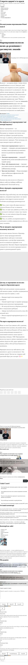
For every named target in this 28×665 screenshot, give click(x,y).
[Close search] (2, 658)
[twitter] (5, 392)
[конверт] (19, 392)
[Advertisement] (14, 266)
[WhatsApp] (15, 392)
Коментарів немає (25, 57)
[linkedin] (8, 392)
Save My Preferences (13, 653)
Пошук (1, 478)
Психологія (3, 13)
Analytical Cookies (3, 632)
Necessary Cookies (3, 611)
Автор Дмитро (14, 57)
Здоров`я (2, 6)
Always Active (2, 613)
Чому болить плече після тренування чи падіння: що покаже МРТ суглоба (14, 503)
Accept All (19, 604)
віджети (24, 31)
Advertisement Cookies (4, 643)
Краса (2, 10)
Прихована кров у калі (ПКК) (22, 519)
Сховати (7, 113)
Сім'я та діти (3, 537)
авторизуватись (21, 476)
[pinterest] (12, 392)
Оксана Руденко (3, 458)
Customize (4, 604)
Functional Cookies (3, 621)
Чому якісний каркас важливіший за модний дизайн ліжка (11, 500)
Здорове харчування (4, 8)
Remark (1, 622)
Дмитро (5, 439)
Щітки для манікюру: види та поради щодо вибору (12, 468)
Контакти (2, 16)
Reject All (11, 604)
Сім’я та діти (3, 12)
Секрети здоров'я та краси (12, 1)
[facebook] (1, 392)
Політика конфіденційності (6, 17)
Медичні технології (4, 9)
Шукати (25, 480)
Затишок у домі (4, 14)
